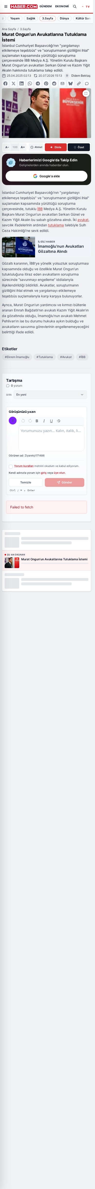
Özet (81, 147)
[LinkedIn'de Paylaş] (21, 83)
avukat (82, 220)
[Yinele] (30, 421)
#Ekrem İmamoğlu (17, 357)
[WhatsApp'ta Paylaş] (29, 83)
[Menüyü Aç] (6, 6)
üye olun (59, 472)
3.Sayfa (25, 29)
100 (15, 147)
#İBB (82, 357)
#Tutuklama (45, 357)
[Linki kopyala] (78, 83)
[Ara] (75, 6)
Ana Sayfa (9, 29)
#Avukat (66, 357)
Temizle (25, 482)
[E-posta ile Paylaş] (62, 83)
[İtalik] (44, 421)
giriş (44, 472)
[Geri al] (23, 421)
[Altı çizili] (51, 421)
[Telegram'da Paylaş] (38, 83)
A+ (23, 147)
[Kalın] (37, 421)
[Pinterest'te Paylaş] (46, 83)
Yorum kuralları (24, 466)
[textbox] (51, 438)
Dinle (58, 147)
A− (7, 147)
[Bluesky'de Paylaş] (70, 83)
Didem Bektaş (80, 75)
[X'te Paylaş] (13, 83)
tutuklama (56, 225)
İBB (40, 209)
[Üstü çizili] (59, 421)
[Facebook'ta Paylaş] (5, 83)
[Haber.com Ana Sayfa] (24, 6)
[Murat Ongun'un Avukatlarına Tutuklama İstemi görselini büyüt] (86, 93)
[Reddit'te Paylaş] (54, 83)
